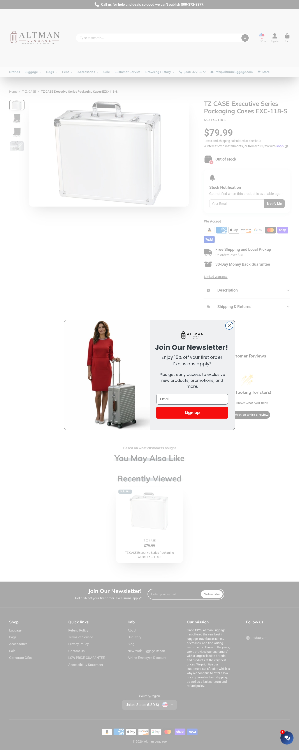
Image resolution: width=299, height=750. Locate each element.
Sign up (192, 412)
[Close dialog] (229, 325)
